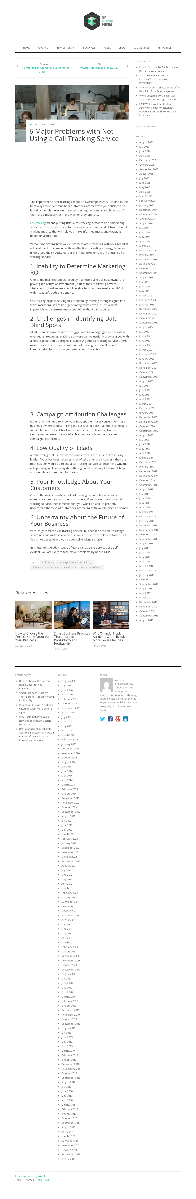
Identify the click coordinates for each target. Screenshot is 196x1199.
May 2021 (144, 394)
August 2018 (146, 543)
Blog (122, 47)
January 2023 (146, 304)
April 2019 (144, 507)
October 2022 (147, 318)
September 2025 (148, 169)
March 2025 (146, 196)
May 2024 (144, 236)
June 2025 (144, 182)
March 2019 (146, 512)
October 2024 (147, 218)
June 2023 (144, 286)
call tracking (47, 562)
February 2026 (147, 160)
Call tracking (38, 223)
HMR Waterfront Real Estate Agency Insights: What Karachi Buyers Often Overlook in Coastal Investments (158, 109)
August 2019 (146, 489)
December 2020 (148, 417)
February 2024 (147, 250)
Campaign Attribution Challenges (75, 562)
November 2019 (148, 476)
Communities (141, 47)
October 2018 (147, 534)
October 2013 (147, 611)
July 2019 (144, 494)
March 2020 (146, 458)
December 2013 (148, 602)
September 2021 (148, 376)
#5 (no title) (164, 47)
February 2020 (147, 462)
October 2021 (147, 372)
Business (34, 124)
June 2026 (144, 151)
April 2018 (144, 561)
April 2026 (144, 155)
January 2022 (146, 358)
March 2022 (146, 349)
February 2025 (147, 200)
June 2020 (144, 444)
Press (107, 47)
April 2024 (144, 241)
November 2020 (148, 421)
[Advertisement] (80, 172)
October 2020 (147, 426)
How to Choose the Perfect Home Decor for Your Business (32, 636)
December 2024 (148, 209)
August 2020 (146, 435)
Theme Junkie (43, 1180)
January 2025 (146, 205)
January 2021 (146, 412)
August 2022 (146, 327)
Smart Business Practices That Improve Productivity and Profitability (72, 638)
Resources (89, 47)
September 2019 (148, 485)
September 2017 (148, 584)
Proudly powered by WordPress (32, 1176)
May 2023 (144, 291)
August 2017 (146, 588)
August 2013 (146, 620)
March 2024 (146, 246)
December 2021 (148, 363)
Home (26, 47)
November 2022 (148, 313)
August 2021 (146, 381)
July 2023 (144, 282)
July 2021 (144, 385)
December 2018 (148, 525)
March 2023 (146, 295)
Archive (43, 47)
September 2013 (148, 615)
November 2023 (148, 264)
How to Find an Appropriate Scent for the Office (45, 69)
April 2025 (144, 191)
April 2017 (144, 593)
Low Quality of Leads (91, 567)
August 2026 (146, 142)
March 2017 (146, 597)
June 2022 (144, 336)
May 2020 (144, 449)
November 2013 (148, 606)
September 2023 (148, 273)
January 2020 (146, 467)
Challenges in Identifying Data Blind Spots (54, 567)
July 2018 (144, 548)
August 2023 (146, 277)
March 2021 (146, 403)
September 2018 (148, 539)
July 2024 (144, 227)
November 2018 (148, 530)
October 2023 (147, 268)
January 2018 (146, 575)
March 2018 (146, 566)
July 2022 (144, 331)
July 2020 (144, 439)
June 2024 (144, 232)
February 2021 (147, 408)
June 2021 (144, 390)
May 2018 (144, 557)
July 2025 (144, 178)
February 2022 (147, 354)
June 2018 (144, 552)
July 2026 (144, 146)
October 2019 (147, 480)
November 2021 (148, 367)
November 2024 (148, 214)
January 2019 (146, 521)
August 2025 (146, 173)
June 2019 (144, 498)
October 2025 (147, 164)
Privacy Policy (65, 47)
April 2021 (144, 399)
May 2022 (144, 340)
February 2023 (147, 300)
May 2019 (144, 503)
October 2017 (147, 579)
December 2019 (148, 471)
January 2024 (146, 255)
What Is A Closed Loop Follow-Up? (98, 67)
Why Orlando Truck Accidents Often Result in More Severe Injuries (110, 636)
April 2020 (144, 453)
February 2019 (147, 516)
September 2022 (148, 322)
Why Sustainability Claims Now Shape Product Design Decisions (158, 97)
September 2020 (148, 430)
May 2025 (144, 187)
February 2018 (147, 570)
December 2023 (148, 259)
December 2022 (148, 309)
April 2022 (144, 345)
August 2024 (146, 223)
